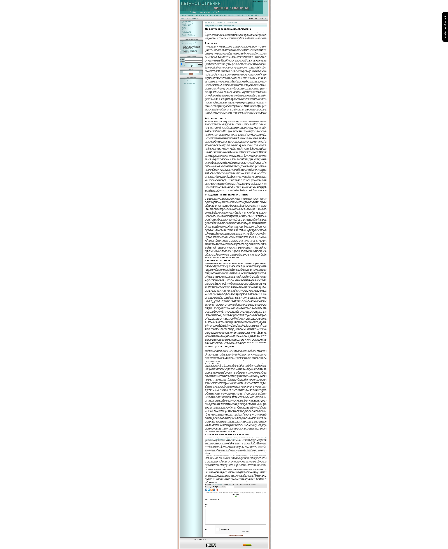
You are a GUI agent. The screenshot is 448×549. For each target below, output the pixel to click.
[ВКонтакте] (206, 490)
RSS (266, 18)
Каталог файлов (186, 24)
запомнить (186, 64)
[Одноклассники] (211, 490)
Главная (183, 18)
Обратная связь (186, 32)
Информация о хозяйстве (191, 80)
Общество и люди (187, 43)
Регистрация (190, 18)
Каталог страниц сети (188, 35)
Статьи (213, 22)
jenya (230, 484)
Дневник (184, 27)
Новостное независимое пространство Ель (191, 82)
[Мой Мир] (214, 490)
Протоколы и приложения (189, 50)
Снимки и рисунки (187, 30)
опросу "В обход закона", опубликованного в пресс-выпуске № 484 (235, 438)
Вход (196, 18)
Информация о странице (189, 23)
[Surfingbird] (219, 490)
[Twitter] (209, 490)
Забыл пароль (187, 66)
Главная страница (187, 21)
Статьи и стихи (186, 25)
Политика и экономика (188, 42)
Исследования (221, 22)
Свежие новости (187, 34)
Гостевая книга (186, 31)
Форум (184, 28)
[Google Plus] (217, 490)
